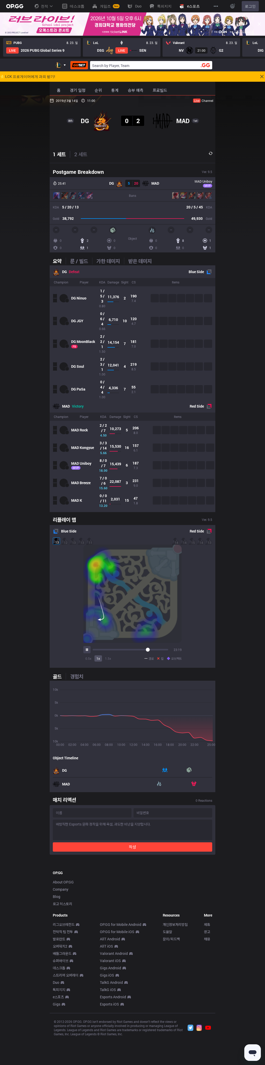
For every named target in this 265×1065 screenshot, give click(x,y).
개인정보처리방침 (175, 924)
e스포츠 (58, 996)
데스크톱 (59, 967)
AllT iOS (106, 946)
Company (60, 889)
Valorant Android (114, 953)
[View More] (216, 6)
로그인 (250, 6)
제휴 (207, 924)
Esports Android (113, 996)
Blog (56, 896)
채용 (207, 938)
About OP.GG (63, 882)
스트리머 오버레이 (65, 975)
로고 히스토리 (62, 903)
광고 (207, 931)
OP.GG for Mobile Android (120, 924)
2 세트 (80, 154)
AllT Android (110, 938)
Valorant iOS (110, 960)
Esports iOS (109, 1004)
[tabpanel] (132, 389)
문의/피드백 (171, 938)
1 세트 (59, 154)
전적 (44, 6)
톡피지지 (59, 989)
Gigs (56, 1004)
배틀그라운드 (62, 953)
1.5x (108, 658)
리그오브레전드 (64, 924)
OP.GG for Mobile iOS (117, 931)
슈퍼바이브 (60, 960)
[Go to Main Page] (15, 6)
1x (98, 658)
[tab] (59, 261)
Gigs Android (110, 967)
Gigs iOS (107, 975)
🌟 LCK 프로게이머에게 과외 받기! (27, 76)
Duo (56, 982)
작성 (132, 847)
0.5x (88, 658)
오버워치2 (60, 946)
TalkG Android (111, 982)
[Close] (259, 24)
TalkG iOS (108, 989)
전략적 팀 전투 (63, 931)
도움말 (167, 931)
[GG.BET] (79, 65)
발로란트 (59, 938)
